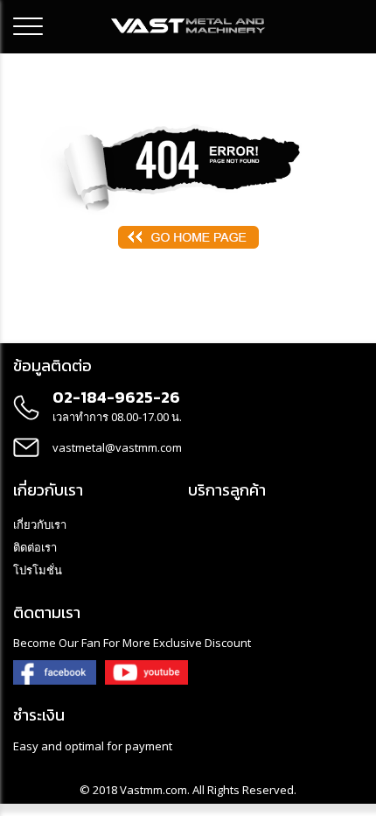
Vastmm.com (153, 790)
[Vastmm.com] (188, 25)
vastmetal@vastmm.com (117, 447)
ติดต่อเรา (35, 547)
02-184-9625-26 (116, 397)
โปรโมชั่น (37, 570)
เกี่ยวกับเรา (39, 524)
